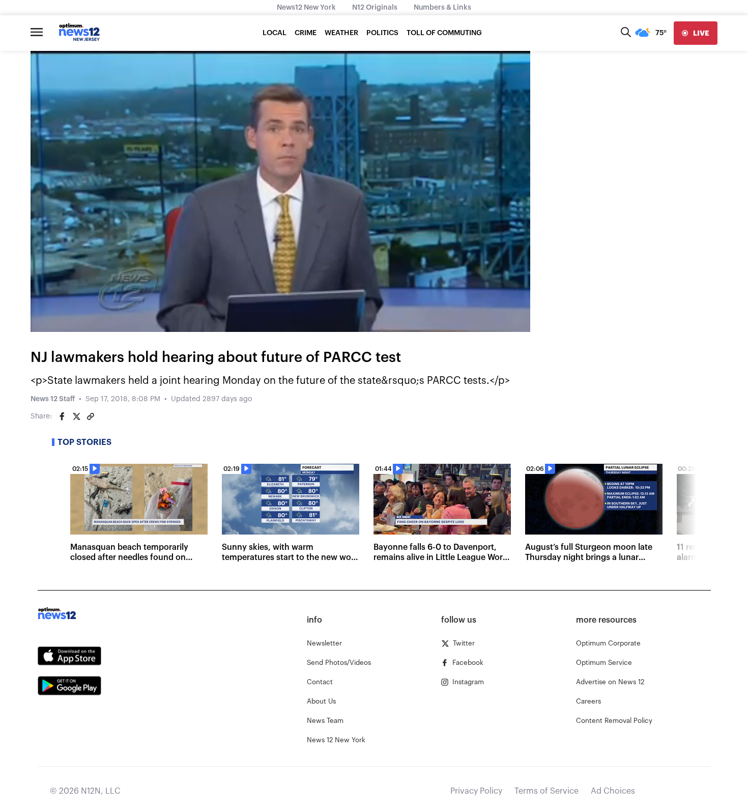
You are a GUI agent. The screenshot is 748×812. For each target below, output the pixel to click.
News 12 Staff (53, 399)
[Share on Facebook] (62, 416)
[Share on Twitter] (76, 416)
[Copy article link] (91, 416)
